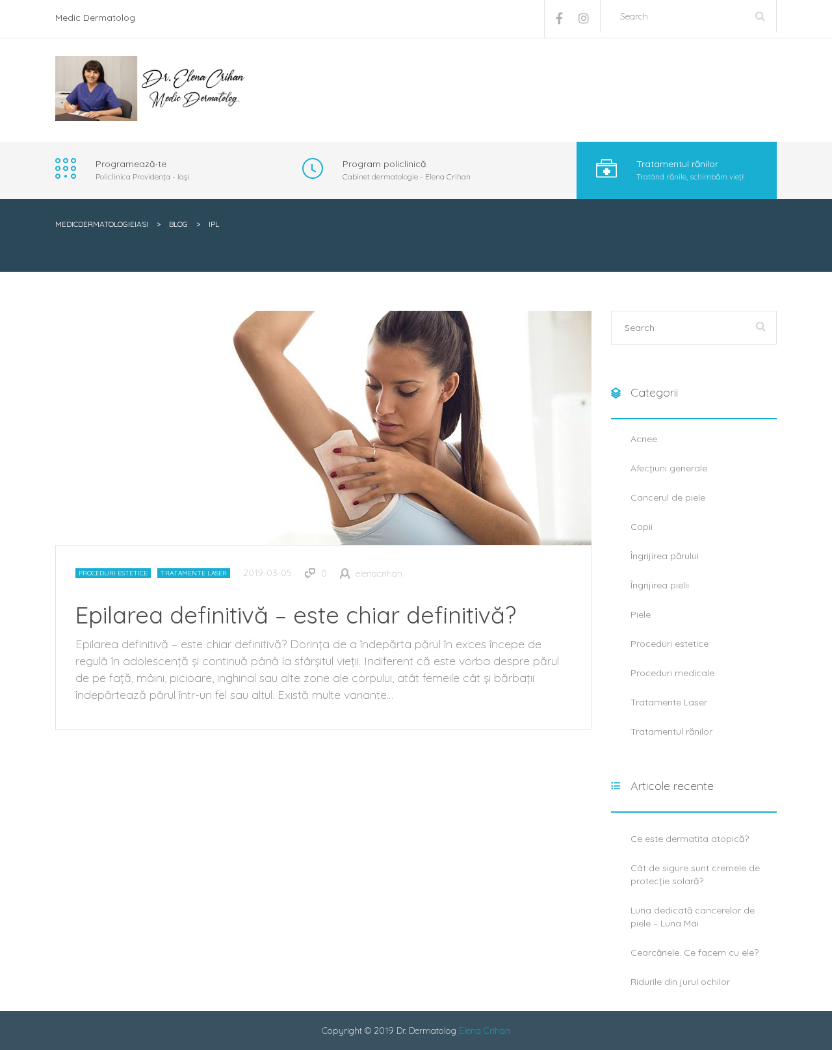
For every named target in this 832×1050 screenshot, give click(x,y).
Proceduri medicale (672, 673)
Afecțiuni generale (668, 468)
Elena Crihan (484, 1030)
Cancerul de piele (667, 497)
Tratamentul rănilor (671, 731)
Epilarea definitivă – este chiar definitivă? (295, 614)
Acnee (643, 439)
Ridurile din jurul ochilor (680, 982)
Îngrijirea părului (664, 556)
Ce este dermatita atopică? (689, 839)
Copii (641, 526)
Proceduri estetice (113, 573)
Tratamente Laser (194, 573)
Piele (640, 614)
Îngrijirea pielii (659, 585)
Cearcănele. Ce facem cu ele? (694, 952)
